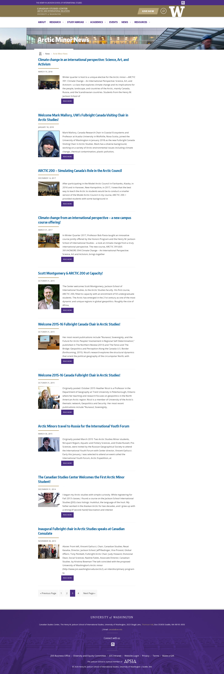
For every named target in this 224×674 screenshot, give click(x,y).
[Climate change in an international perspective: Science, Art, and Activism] (49, 82)
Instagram (183, 3)
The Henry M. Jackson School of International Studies (59, 3)
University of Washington (177, 11)
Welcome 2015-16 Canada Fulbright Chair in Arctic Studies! (79, 375)
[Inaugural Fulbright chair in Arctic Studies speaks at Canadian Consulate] (49, 552)
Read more (67, 101)
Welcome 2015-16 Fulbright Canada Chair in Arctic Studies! (79, 324)
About (42, 22)
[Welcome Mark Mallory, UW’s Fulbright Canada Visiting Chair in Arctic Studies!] (49, 144)
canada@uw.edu (115, 629)
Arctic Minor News (60, 53)
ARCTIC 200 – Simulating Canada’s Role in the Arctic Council (80, 170)
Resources (140, 22)
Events (113, 22)
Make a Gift (168, 655)
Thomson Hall (147, 624)
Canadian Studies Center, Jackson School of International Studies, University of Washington (65, 11)
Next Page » (89, 593)
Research (55, 22)
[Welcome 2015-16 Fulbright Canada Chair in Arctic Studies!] (49, 342)
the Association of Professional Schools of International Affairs (129, 661)
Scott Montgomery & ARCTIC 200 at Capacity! (70, 273)
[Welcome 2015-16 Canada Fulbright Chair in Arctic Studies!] (49, 397)
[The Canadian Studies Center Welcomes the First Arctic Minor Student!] (49, 500)
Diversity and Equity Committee (89, 655)
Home (40, 53)
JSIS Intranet (115, 655)
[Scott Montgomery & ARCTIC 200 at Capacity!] (49, 296)
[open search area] (163, 11)
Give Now (148, 11)
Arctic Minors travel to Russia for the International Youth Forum (83, 426)
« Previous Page (48, 593)
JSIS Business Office (60, 655)
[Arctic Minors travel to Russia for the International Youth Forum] (49, 444)
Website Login (131, 655)
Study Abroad (75, 22)
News (124, 22)
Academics (96, 22)
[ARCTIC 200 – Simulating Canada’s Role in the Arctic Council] (49, 189)
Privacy (145, 655)
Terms (156, 655)
